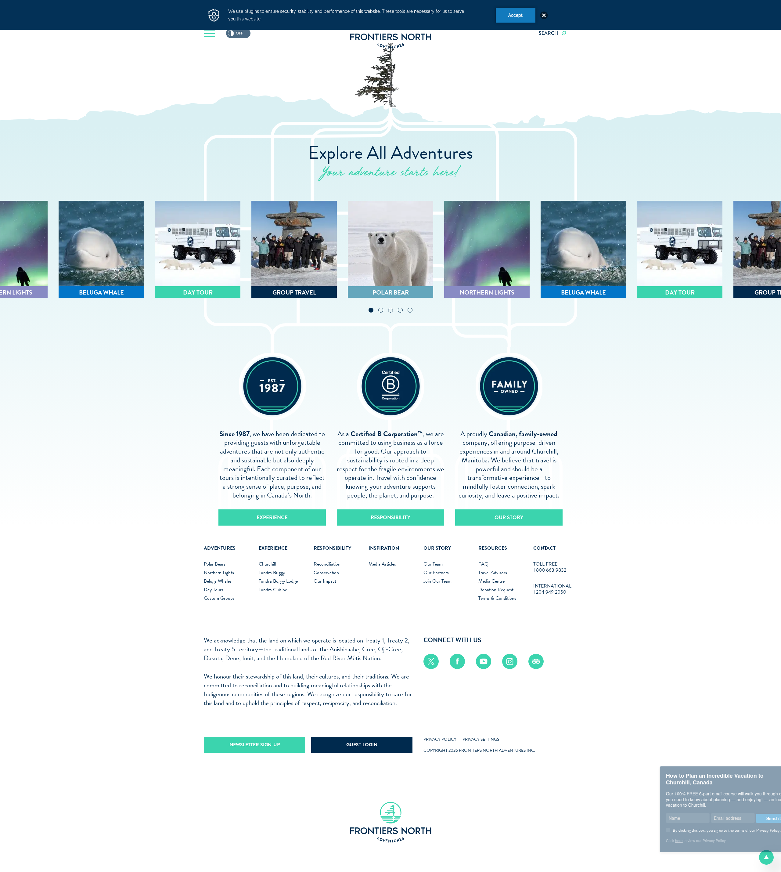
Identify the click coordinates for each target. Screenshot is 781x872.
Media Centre (491, 581)
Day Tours (213, 589)
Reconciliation (327, 564)
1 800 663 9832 (549, 570)
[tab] (371, 310)
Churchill (267, 564)
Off (235, 33)
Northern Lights (219, 572)
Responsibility (390, 517)
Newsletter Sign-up (254, 744)
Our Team (433, 564)
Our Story (509, 517)
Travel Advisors (492, 572)
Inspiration (384, 548)
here (629, 840)
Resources (492, 548)
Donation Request (495, 589)
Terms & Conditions (497, 598)
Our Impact (325, 581)
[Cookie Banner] (390, 15)
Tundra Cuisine (273, 589)
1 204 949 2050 (549, 592)
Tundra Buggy (272, 572)
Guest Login (361, 744)
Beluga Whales (218, 581)
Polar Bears (214, 564)
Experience (272, 517)
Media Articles (382, 564)
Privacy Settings (480, 739)
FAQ (483, 564)
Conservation (326, 572)
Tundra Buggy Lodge (278, 581)
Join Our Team (437, 581)
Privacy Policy (439, 739)
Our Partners (436, 572)
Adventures (220, 548)
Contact (544, 548)
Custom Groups (219, 598)
